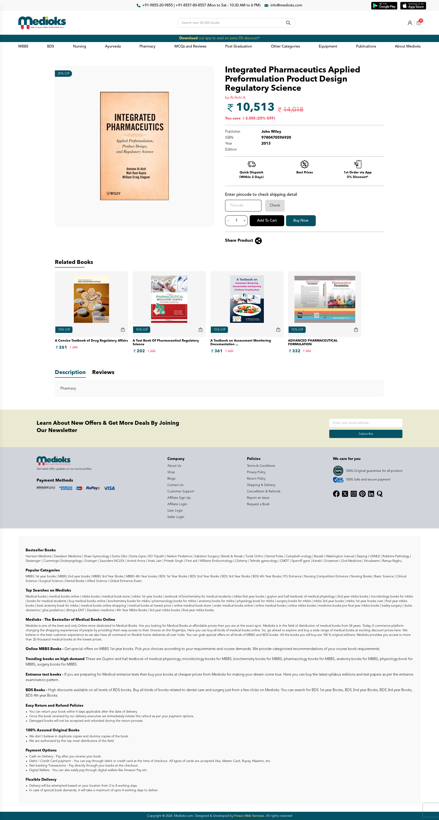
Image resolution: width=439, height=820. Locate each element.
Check (275, 205)
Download (188, 38)
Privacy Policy (256, 472)
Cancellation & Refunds (263, 491)
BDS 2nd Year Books (204, 576)
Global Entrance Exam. (125, 581)
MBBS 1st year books (41, 576)
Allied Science (96, 581)
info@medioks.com (286, 5)
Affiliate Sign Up (179, 497)
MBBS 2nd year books (73, 576)
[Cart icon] (123, 330)
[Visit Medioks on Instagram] (353, 493)
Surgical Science (50, 581)
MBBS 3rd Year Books (107, 576)
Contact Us (175, 485)
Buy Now (300, 221)
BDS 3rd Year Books (235, 576)
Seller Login (175, 517)
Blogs (171, 478)
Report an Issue (258, 497)
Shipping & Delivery (261, 485)
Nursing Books (361, 576)
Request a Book (258, 504)
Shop (171, 472)
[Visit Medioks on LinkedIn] (371, 493)
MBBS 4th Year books (141, 576)
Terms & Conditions (261, 465)
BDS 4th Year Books (266, 576)
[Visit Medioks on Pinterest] (362, 493)
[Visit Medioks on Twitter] (345, 493)
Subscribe (366, 433)
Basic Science (383, 576)
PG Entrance (292, 576)
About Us (174, 465)
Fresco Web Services (249, 815)
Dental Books (74, 581)
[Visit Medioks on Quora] (379, 493)
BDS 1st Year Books (172, 576)
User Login (175, 510)
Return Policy (256, 478)
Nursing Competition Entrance (325, 576)
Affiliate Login (177, 504)
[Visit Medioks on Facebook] (336, 493)
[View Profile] (410, 23)
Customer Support (180, 491)
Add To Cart (267, 221)
